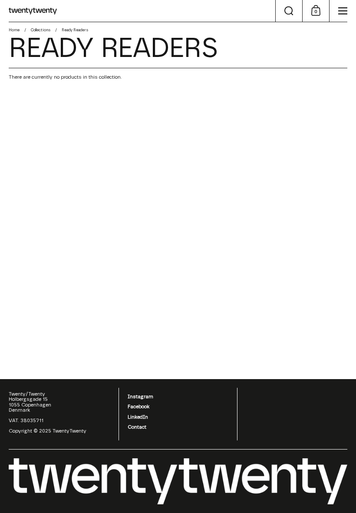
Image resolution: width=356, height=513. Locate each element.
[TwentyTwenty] (33, 11)
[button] (288, 11)
